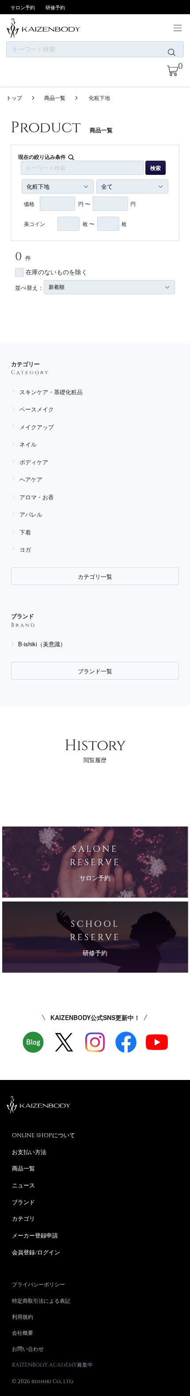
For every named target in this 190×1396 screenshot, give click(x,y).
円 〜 (84, 203)
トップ (14, 97)
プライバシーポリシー (38, 1284)
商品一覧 (54, 97)
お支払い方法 (29, 1151)
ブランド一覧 (95, 671)
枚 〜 (89, 223)
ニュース (23, 1185)
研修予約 (55, 7)
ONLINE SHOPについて (43, 1135)
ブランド (23, 1202)
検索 (155, 168)
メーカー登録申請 (35, 1235)
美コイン (34, 223)
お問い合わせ (28, 1348)
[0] (172, 70)
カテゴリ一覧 (95, 576)
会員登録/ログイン (36, 1252)
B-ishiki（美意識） (42, 644)
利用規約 (22, 1316)
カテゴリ (23, 1218)
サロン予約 (23, 7)
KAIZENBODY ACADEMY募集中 (52, 1364)
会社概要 (22, 1332)
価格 (29, 203)
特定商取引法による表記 (41, 1300)
